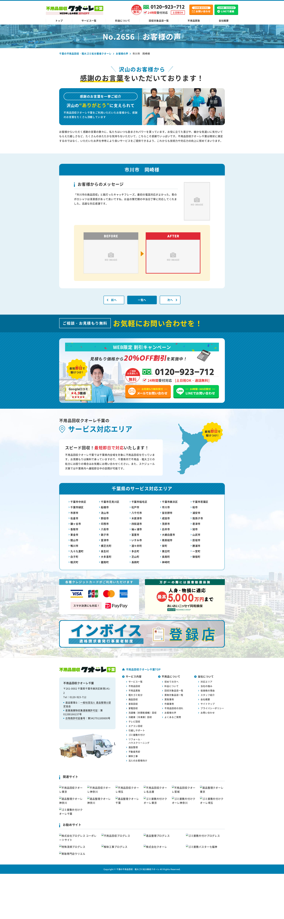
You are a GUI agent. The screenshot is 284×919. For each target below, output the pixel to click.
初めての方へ (171, 681)
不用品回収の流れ (173, 708)
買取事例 (169, 699)
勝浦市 (196, 546)
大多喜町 (106, 556)
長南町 (166, 556)
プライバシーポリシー (212, 708)
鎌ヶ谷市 (75, 524)
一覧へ (142, 300)
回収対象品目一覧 (159, 20)
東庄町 (166, 551)
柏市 (195, 507)
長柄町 (135, 562)
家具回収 (133, 703)
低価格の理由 (208, 690)
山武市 (196, 534)
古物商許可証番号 (75, 718)
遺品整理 (133, 747)
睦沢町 (74, 562)
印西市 (105, 524)
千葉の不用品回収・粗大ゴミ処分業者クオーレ (137, 869)
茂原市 (166, 524)
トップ (59, 20)
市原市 (74, 513)
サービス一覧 (89, 20)
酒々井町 (136, 546)
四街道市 (136, 524)
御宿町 (196, 556)
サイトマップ (208, 703)
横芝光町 (106, 546)
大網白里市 (168, 534)
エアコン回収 (136, 725)
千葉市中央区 (78, 502)
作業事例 (169, 703)
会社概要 (224, 20)
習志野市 (167, 513)
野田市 (105, 518)
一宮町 (196, 551)
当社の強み (206, 686)
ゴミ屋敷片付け (137, 734)
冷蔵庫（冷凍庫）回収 (140, 717)
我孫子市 (197, 518)
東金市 (74, 534)
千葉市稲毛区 (139, 502)
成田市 (166, 518)
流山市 (105, 513)
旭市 (195, 529)
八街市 (105, 529)
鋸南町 (105, 562)
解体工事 (133, 756)
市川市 (166, 507)
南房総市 (167, 540)
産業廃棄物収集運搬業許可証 (81, 710)
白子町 (74, 556)
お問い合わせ (208, 712)
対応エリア (206, 681)
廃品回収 (133, 699)
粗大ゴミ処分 (136, 694)
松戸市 (135, 507)
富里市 (135, 534)
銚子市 (105, 534)
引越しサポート (137, 730)
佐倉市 (74, 518)
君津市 (196, 524)
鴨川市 (74, 546)
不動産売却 (134, 751)
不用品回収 (134, 686)
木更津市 (136, 518)
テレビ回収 (134, 721)
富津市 (105, 540)
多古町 (135, 551)
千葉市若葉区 (200, 502)
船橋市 (105, 507)
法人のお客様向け (138, 760)
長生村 (105, 551)
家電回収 (133, 708)
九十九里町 (77, 551)
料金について (122, 20)
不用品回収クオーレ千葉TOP (143, 669)
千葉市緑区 (77, 507)
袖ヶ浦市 (136, 529)
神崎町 (166, 562)
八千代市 (136, 513)
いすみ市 (136, 540)
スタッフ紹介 (208, 694)
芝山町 (135, 556)
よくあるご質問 (172, 717)
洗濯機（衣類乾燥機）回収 (143, 712)
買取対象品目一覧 (173, 694)
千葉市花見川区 (110, 502)
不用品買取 (194, 20)
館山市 (74, 540)
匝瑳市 (196, 540)
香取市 (74, 529)
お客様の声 (170, 712)
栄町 (164, 546)
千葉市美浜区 (170, 502)
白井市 (166, 529)
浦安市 (196, 513)
